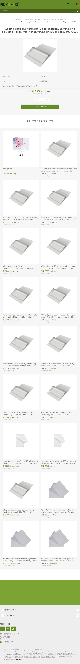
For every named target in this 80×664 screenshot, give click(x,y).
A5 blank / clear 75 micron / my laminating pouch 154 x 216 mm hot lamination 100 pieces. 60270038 (18, 268)
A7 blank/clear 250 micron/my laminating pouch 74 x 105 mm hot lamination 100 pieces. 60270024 (58, 317)
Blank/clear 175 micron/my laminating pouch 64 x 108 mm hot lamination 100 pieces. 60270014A (19, 366)
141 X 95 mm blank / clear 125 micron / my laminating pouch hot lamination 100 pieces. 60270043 (59, 171)
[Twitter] (2, 629)
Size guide (7, 169)
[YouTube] (13, 629)
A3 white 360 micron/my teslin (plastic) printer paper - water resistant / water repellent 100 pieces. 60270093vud (57, 512)
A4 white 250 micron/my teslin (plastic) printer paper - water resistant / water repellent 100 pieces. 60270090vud (20, 561)
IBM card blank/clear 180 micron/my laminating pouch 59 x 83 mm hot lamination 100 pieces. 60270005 (18, 415)
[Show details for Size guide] (21, 149)
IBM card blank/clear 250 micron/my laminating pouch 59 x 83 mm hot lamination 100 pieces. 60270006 (56, 415)
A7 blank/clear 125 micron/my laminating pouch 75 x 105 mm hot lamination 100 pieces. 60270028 (21, 317)
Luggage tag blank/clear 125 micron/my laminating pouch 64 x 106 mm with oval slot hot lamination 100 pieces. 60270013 (20, 463)
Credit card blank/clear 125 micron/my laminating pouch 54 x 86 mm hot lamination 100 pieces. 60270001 (57, 366)
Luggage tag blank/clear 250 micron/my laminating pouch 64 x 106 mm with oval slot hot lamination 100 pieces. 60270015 (58, 463)
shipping (44, 93)
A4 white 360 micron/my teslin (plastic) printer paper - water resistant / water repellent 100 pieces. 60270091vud (57, 561)
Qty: (32, 99)
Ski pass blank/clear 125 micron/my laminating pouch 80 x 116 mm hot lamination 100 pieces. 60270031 (18, 512)
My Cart (77, 4)
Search (78, 11)
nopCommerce (17, 659)
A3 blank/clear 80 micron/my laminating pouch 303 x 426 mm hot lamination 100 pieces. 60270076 (20, 220)
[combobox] (38, 11)
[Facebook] (8, 629)
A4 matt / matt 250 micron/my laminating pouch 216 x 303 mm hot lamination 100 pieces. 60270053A (58, 220)
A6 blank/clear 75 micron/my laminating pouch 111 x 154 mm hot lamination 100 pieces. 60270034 (58, 268)
